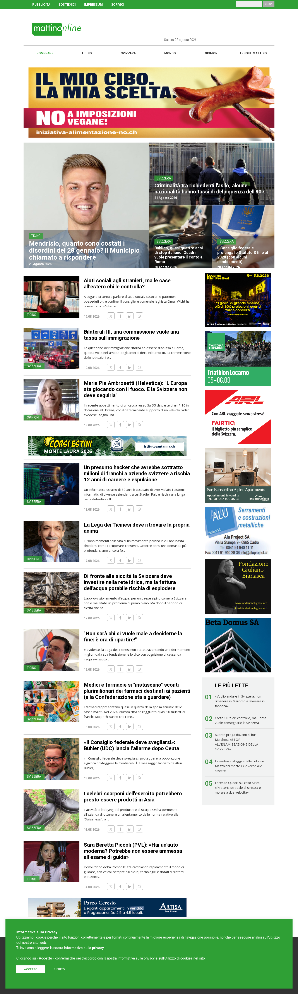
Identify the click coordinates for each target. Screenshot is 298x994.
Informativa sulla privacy (84, 948)
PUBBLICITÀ (41, 4)
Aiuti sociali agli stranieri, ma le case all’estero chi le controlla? (127, 283)
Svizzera (128, 53)
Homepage (44, 53)
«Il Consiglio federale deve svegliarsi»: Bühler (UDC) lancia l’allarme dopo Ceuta (131, 745)
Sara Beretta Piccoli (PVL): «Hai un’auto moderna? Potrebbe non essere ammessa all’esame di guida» (133, 851)
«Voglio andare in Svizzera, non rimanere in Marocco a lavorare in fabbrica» (240, 701)
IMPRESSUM (93, 4)
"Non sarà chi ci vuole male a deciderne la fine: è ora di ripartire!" (133, 637)
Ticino (86, 53)
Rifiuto (59, 969)
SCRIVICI (117, 4)
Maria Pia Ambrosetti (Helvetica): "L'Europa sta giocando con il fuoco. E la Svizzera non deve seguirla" (135, 389)
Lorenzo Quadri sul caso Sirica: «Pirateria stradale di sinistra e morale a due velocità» (238, 787)
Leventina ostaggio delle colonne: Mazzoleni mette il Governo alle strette (240, 766)
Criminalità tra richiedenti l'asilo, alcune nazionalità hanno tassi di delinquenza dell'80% (209, 189)
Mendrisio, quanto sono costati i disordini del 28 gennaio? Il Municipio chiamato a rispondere (84, 250)
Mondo (170, 53)
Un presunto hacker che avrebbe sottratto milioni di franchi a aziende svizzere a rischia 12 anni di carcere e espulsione (137, 473)
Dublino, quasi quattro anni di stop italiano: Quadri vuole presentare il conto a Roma (178, 255)
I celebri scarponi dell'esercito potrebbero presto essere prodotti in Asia (133, 797)
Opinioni (211, 53)
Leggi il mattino (253, 53)
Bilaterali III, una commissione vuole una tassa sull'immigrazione (131, 335)
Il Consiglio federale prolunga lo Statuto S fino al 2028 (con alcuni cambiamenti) (242, 255)
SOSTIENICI (67, 4)
